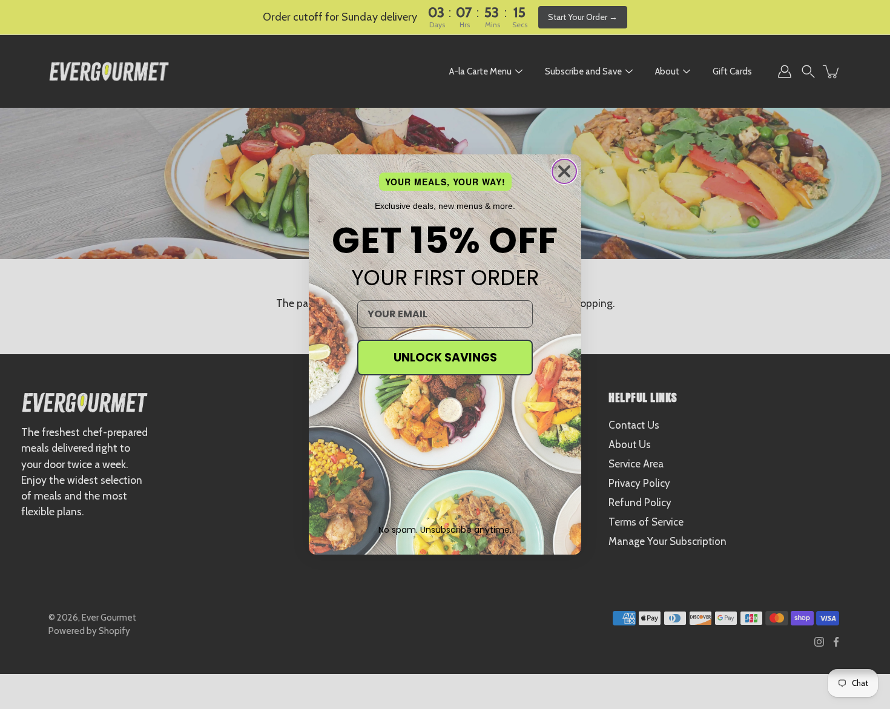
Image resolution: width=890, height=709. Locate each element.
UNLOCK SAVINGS (445, 357)
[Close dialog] (564, 171)
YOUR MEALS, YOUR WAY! (445, 182)
